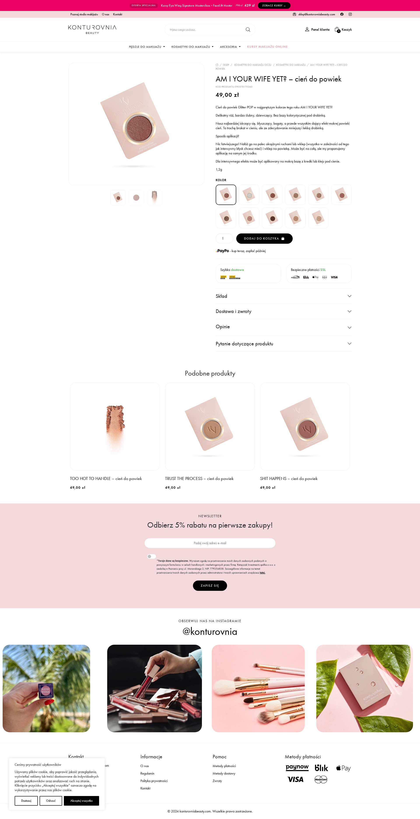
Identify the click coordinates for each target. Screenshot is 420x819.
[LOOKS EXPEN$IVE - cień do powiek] (249, 195)
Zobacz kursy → (274, 5)
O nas (105, 14)
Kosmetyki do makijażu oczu (252, 64)
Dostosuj (26, 801)
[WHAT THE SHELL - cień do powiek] (318, 218)
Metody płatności (224, 766)
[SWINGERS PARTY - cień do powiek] (226, 218)
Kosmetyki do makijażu (291, 64)
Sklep (226, 64)
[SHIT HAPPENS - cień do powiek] (341, 195)
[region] (57, 784)
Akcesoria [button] (229, 47)
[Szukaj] (248, 29)
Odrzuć (51, 801)
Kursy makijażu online (267, 47)
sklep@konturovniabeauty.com (316, 14)
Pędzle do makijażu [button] (145, 47)
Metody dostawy (224, 773)
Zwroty (217, 781)
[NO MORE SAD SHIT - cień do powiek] (318, 195)
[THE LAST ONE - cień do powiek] (249, 218)
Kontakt (117, 14)
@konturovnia (210, 631)
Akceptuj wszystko (81, 801)
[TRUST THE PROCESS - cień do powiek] (295, 218)
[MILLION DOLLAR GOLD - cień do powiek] (295, 195)
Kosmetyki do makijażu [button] (191, 47)
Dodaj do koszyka (262, 238)
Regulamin (147, 773)
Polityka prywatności (154, 781)
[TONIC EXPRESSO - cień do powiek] (272, 218)
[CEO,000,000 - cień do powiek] (272, 195)
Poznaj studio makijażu (84, 14)
